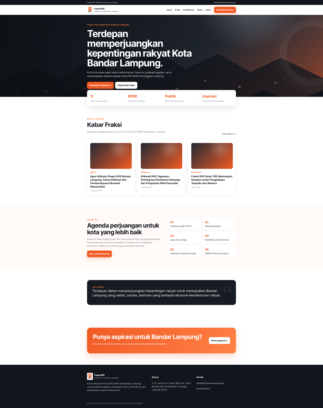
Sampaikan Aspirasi (225, 10)
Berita (199, 10)
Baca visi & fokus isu (99, 254)
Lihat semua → (229, 134)
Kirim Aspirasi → (219, 340)
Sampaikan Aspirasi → (100, 85)
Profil (177, 10)
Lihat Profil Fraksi (126, 85)
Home (169, 10)
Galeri (208, 10)
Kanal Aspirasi (203, 388)
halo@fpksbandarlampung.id (210, 383)
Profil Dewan (188, 10)
